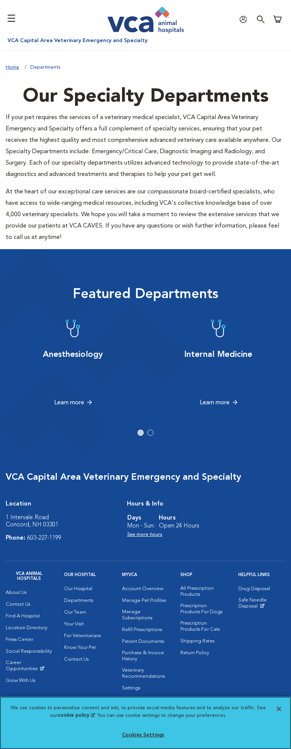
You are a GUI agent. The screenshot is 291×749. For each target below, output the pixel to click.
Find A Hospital (23, 616)
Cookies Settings (143, 735)
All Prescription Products (197, 591)
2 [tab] (150, 433)
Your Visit (74, 624)
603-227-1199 (44, 538)
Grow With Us (20, 680)
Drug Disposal (254, 588)
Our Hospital (78, 588)
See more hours (144, 534)
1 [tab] (141, 433)
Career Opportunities (29, 667)
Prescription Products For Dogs (201, 608)
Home (12, 67)
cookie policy (76, 715)
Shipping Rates (197, 641)
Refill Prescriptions (142, 629)
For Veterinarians (82, 635)
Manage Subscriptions (137, 614)
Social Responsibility (29, 651)
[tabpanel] (73, 363)
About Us (16, 592)
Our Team (75, 612)
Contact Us (18, 604)
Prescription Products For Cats (200, 626)
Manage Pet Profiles (144, 600)
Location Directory (26, 627)
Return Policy (194, 652)
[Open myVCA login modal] (245, 19)
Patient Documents (143, 641)
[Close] (279, 708)
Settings (131, 688)
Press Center (19, 639)
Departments (78, 600)
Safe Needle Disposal (261, 605)
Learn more (69, 403)
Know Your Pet (80, 647)
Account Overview (142, 588)
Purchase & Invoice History (143, 655)
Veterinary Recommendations (143, 673)
